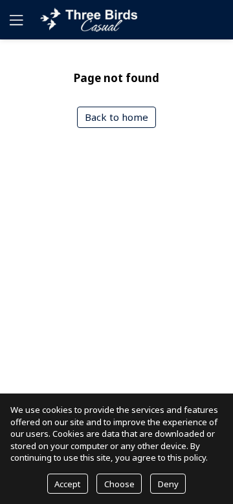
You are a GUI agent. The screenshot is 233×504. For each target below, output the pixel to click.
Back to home (116, 116)
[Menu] (15, 19)
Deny (168, 484)
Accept (67, 484)
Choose (119, 484)
